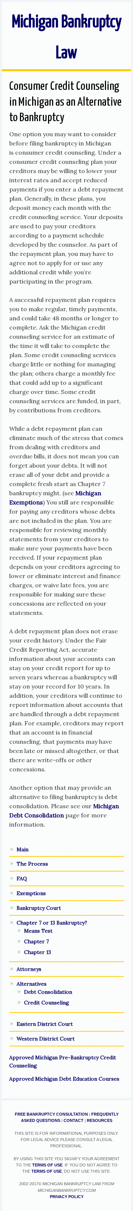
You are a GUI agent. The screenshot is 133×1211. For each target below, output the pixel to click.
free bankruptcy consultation (51, 1114)
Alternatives (32, 984)
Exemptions (31, 893)
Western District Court (46, 1038)
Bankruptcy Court (39, 908)
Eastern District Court (45, 1024)
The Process (32, 863)
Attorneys (29, 969)
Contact (73, 1120)
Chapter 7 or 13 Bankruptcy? (52, 922)
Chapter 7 (36, 941)
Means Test (38, 930)
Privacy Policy (66, 1196)
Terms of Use (47, 1165)
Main (22, 849)
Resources (99, 1120)
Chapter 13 (37, 952)
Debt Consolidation (48, 992)
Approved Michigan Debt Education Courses (64, 1079)
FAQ (22, 878)
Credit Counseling (46, 1002)
